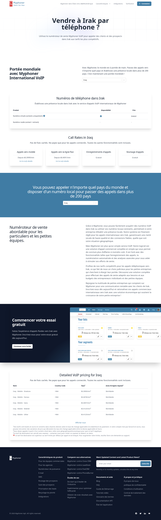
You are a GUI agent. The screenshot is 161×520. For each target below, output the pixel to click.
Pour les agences (45, 465)
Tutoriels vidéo (102, 493)
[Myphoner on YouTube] (149, 513)
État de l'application (104, 504)
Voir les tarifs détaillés (26, 161)
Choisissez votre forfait (22, 346)
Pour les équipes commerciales (51, 461)
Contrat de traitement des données (134, 494)
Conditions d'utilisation (133, 489)
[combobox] (83, 80)
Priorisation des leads (47, 489)
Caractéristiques (102, 4)
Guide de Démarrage (105, 489)
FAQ (98, 485)
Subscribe (145, 464)
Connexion (146, 4)
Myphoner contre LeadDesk (78, 465)
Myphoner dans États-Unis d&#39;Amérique (76, 4)
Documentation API (104, 501)
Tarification (130, 4)
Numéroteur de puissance (49, 469)
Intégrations (118, 4)
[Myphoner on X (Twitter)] (140, 513)
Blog (98, 481)
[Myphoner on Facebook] (136, 513)
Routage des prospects (48, 481)
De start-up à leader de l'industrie (76, 483)
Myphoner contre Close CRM (79, 461)
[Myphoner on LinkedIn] (145, 513)
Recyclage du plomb (46, 492)
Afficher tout (80, 422)
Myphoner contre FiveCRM (78, 469)
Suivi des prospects (46, 485)
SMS (40, 477)
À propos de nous (131, 481)
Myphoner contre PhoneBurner (80, 473)
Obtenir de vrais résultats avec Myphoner (80, 496)
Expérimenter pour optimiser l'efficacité (79, 489)
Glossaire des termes (105, 497)
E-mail (40, 473)
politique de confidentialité (135, 485)
